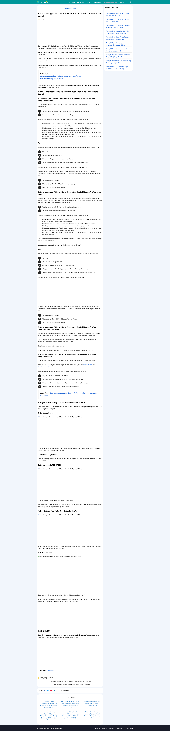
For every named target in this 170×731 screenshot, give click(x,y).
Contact (111, 728)
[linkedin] (54, 690)
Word (74, 8)
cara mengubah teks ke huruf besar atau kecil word (60, 76)
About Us (97, 728)
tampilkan (50, 670)
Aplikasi (72, 2)
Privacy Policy (128, 728)
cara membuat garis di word (51, 78)
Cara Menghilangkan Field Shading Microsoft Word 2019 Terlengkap (92, 703)
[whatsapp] (58, 690)
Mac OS (42, 679)
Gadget (122, 2)
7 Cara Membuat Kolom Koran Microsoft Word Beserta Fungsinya (71, 684)
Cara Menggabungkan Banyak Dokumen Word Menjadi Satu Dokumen (71, 681)
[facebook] (44, 690)
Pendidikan (97, 2)
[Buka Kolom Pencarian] (131, 2)
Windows (47, 679)
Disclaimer (119, 728)
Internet (80, 2)
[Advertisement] (70, 32)
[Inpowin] (42, 2)
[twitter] (48, 690)
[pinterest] (51, 690)
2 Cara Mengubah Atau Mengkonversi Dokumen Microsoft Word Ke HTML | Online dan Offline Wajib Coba (48, 716)
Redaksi (104, 728)
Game (88, 2)
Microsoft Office (110, 2)
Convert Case (88, 365)
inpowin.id (67, 8)
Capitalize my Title (44, 367)
